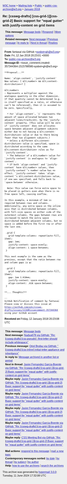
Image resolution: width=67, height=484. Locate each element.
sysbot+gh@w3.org (47, 51)
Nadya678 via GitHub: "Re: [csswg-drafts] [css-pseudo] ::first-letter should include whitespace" (31, 339)
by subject (20, 462)
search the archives (52, 465)
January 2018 (32, 9)
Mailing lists (25, 5)
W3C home (9, 5)
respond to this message (35, 451)
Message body (32, 32)
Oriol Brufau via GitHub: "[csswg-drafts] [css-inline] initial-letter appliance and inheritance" (34, 350)
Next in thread (39, 42)
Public (38, 5)
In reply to (23, 42)
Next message (37, 39)
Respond (47, 32)
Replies (53, 42)
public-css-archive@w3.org (24, 59)
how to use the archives (25, 465)
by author (33, 462)
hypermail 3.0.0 (47, 472)
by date (50, 458)
